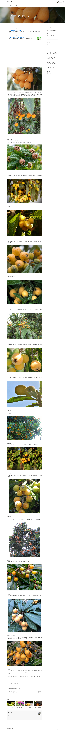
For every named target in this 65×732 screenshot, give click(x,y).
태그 (11, 5)
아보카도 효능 (52, 64)
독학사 (48, 53)
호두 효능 (48, 54)
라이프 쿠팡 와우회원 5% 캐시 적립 (14, 30)
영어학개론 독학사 (49, 56)
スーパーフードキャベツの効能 (12, 694)
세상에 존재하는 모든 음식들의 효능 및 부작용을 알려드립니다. (17, 713)
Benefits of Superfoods (51, 33)
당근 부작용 (48, 64)
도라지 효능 (48, 62)
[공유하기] (10, 683)
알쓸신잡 (9, 2)
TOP (57, 729)
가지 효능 (48, 52)
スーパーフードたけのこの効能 (12, 692)
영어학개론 (55, 53)
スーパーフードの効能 (11, 688)
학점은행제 (48, 58)
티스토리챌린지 (54, 63)
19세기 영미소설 (52, 53)
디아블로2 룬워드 (49, 63)
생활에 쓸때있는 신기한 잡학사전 (51, 30)
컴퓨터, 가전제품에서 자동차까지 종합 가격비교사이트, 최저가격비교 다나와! (20, 38)
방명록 (16, 5)
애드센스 (51, 54)
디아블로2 (52, 58)
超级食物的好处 (49, 36)
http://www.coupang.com (12, 28)
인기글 (51, 44)
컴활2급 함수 (53, 59)
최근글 (48, 44)
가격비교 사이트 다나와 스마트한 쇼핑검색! (16, 37)
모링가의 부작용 (49, 59)
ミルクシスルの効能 (11, 691)
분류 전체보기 (49, 27)
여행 (47, 32)
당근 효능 (52, 67)
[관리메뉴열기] (63, 1)
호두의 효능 (54, 52)
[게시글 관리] (11, 683)
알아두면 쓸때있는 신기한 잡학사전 (52, 28)
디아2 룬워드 (49, 67)
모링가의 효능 (52, 62)
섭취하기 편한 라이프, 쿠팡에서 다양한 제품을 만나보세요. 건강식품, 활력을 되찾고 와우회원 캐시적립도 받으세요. (24, 32)
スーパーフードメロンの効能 (12, 690)
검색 (55, 2)
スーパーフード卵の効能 (11, 693)
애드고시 (52, 57)
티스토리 (55, 57)
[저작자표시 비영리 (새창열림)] (17, 683)
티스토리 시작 (54, 56)
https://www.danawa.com (12, 35)
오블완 (51, 52)
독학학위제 (48, 57)
